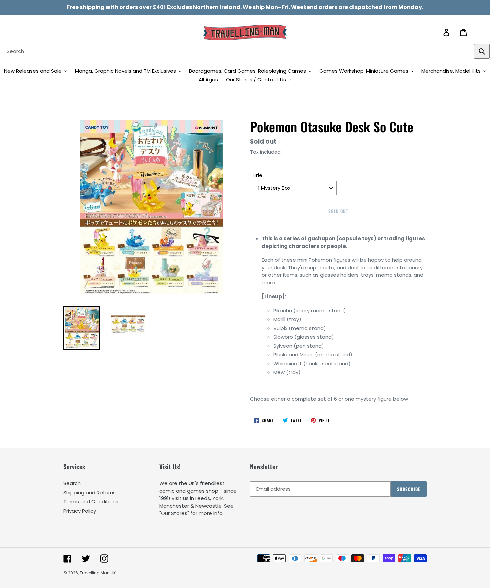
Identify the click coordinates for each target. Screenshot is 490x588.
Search (72, 483)
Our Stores (174, 513)
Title (257, 175)
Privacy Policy (79, 510)
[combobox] (245, 51)
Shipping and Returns (89, 492)
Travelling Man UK (98, 573)
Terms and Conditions (90, 501)
